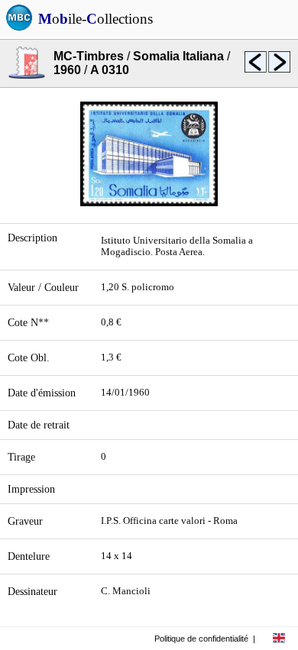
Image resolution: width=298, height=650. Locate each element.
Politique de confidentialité (201, 638)
